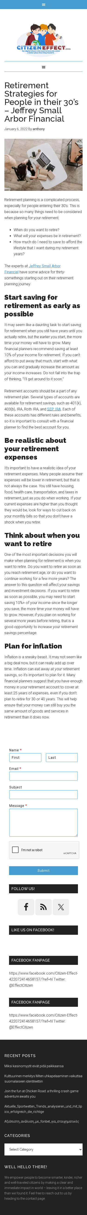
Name (15, 750)
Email (15, 769)
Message (18, 806)
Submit (44, 870)
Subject (15, 787)
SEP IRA (54, 409)
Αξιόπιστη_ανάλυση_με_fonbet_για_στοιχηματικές (41, 1121)
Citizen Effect (43, 40)
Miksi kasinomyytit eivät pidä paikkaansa (34, 1066)
